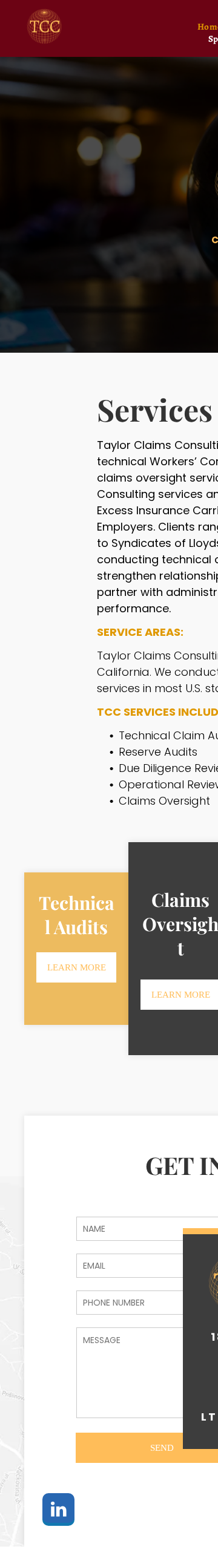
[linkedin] (58, 1511)
